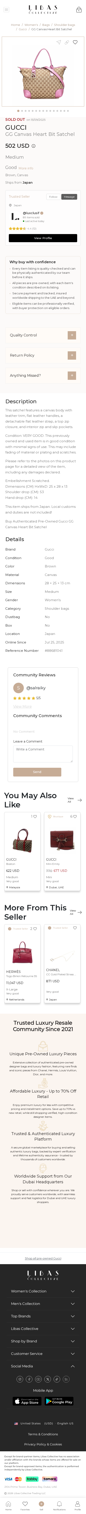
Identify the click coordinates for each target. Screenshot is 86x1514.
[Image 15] (68, 111)
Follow (53, 196)
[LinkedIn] (66, 1379)
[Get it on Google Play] (59, 1401)
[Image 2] (22, 111)
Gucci (23, 29)
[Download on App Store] (27, 1401)
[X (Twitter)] (47, 1379)
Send (37, 772)
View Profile (43, 238)
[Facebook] (29, 1379)
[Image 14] (64, 111)
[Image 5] (33, 111)
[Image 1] (18, 111)
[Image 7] (40, 111)
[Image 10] (50, 111)
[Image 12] (57, 111)
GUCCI (16, 127)
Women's (31, 25)
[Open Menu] (6, 9)
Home (15, 25)
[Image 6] (36, 111)
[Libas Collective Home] (43, 1275)
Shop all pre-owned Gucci (43, 1258)
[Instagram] (19, 1379)
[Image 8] (43, 111)
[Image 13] (61, 111)
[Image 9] (47, 111)
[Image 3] (25, 111)
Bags (46, 25)
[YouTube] (38, 1379)
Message (69, 196)
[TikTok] (56, 1379)
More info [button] (26, 168)
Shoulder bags (64, 25)
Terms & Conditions (43, 1434)
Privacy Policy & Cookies (43, 1444)
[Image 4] (29, 111)
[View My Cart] (79, 10)
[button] (76, 42)
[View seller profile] (15, 217)
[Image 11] (54, 111)
